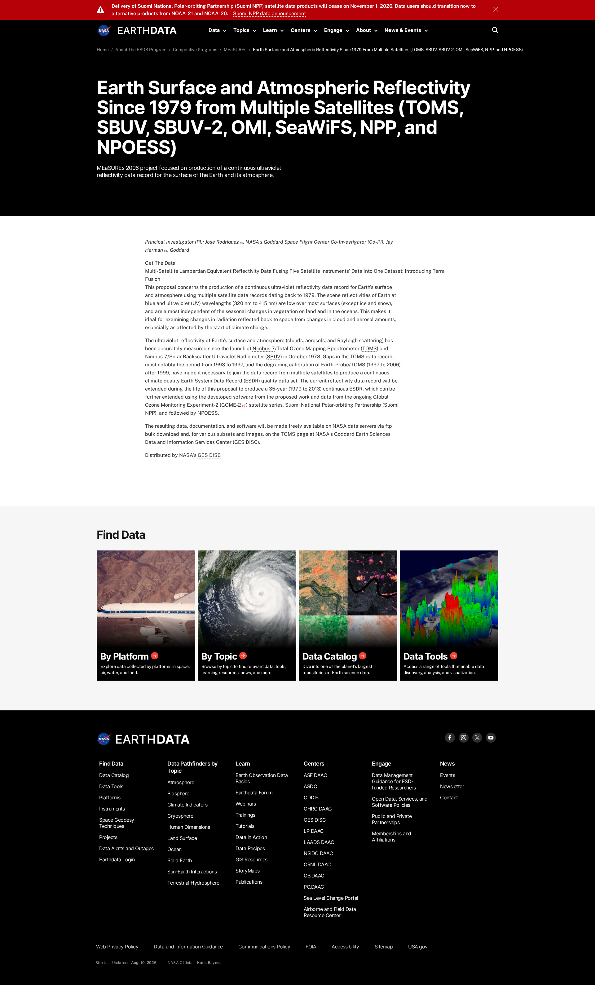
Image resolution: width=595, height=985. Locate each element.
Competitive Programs (195, 49)
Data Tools (111, 786)
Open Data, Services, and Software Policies (399, 802)
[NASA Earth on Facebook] (450, 737)
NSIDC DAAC (318, 853)
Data (214, 30)
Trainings (245, 815)
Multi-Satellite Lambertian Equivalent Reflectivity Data (208, 271)
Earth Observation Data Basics (262, 778)
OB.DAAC (314, 875)
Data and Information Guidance (188, 946)
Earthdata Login (117, 859)
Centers (301, 30)
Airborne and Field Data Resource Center (330, 912)
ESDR (251, 381)
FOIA (311, 946)
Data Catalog (114, 775)
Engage (333, 30)
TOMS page (294, 434)
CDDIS (311, 797)
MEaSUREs (235, 49)
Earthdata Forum (254, 792)
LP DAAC (314, 831)
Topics (241, 30)
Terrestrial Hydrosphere (193, 883)
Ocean (174, 849)
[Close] (496, 10)
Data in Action (251, 837)
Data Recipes (250, 848)
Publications (249, 882)
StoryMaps (248, 871)
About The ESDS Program (140, 49)
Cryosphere (180, 816)
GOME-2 (231, 405)
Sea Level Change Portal (331, 898)
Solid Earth (179, 860)
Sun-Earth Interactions (192, 871)
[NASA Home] (104, 30)
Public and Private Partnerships (392, 819)
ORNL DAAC (317, 864)
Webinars (246, 804)
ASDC (310, 786)
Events (447, 775)
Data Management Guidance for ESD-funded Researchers (394, 781)
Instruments (112, 809)
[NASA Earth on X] (477, 737)
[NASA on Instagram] (464, 737)
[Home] (147, 29)
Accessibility (345, 946)
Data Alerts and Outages (126, 848)
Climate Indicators (187, 805)
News (447, 763)
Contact (449, 797)
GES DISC (209, 455)
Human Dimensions (188, 827)
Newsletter (452, 786)
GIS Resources (251, 859)
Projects (108, 837)
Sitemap (384, 946)
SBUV (273, 357)
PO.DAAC (314, 887)
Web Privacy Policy (117, 946)
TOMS (369, 348)
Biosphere (178, 793)
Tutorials (245, 826)
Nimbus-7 (264, 348)
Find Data (111, 763)
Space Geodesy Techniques (116, 823)
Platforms (110, 797)
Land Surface (182, 838)
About (363, 30)
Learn (270, 30)
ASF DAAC (315, 775)
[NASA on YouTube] (491, 737)
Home (103, 49)
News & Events (403, 30)
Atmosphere (180, 782)
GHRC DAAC (318, 809)
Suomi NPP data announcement (269, 13)
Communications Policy (264, 946)
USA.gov (418, 946)
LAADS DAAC (319, 842)
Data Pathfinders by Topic (192, 767)
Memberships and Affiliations (391, 836)
